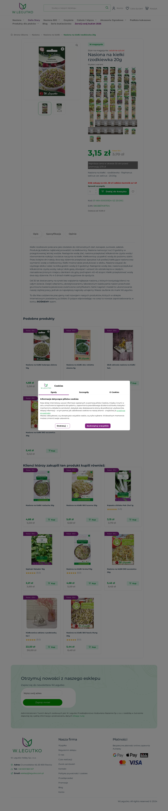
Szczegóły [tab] (84, 392)
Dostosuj (61, 426)
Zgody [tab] (54, 392)
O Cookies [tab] (114, 392)
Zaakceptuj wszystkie (98, 426)
